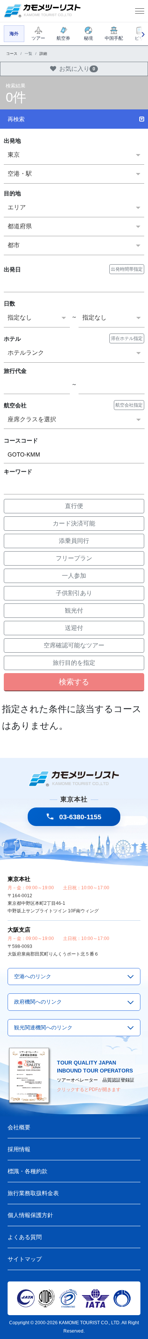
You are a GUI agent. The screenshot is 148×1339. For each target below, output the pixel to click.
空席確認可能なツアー (74, 645)
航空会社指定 (129, 405)
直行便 (74, 506)
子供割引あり (74, 593)
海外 (14, 33)
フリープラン (74, 558)
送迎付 (74, 628)
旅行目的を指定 (74, 662)
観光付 (74, 610)
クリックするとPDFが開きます (89, 1089)
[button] (74, 119)
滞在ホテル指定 (127, 338)
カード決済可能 (74, 523)
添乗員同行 (74, 541)
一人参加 (74, 575)
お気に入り (77, 68)
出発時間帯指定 (127, 269)
